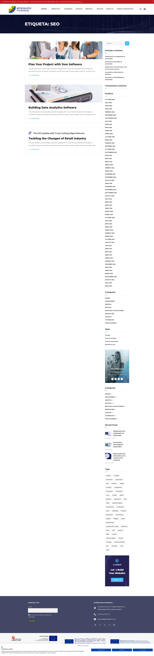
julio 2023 (108, 121)
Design (107, 298)
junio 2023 (108, 124)
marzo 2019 (109, 211)
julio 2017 (108, 245)
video (107, 550)
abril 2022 (108, 140)
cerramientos (118, 487)
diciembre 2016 (110, 264)
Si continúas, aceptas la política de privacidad (39, 616)
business (114, 483)
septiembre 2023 (111, 118)
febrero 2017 (109, 261)
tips (107, 546)
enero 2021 (109, 171)
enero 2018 (109, 236)
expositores (117, 499)
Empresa (44, 9)
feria (125, 499)
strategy (108, 542)
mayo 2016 (108, 267)
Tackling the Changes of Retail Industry (57, 138)
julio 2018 (108, 221)
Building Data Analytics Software (52, 107)
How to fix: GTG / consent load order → (71, 1)
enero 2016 (109, 273)
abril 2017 (108, 255)
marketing (115, 511)
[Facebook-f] (100, 625)
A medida (116, 475)
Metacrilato (109, 515)
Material (123, 511)
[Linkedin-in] (105, 625)
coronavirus (109, 491)
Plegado (116, 518)
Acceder (107, 335)
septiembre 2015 (111, 277)
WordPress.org (110, 344)
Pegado (108, 518)
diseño (121, 495)
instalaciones (110, 507)
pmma (123, 518)
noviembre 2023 (110, 115)
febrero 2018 (109, 233)
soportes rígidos (110, 538)
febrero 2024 (109, 112)
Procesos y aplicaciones (114, 310)
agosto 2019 (109, 196)
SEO (113, 530)
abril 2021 (108, 162)
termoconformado (119, 542)
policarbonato (110, 522)
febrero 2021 (109, 168)
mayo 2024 (108, 109)
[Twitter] (95, 625)
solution (114, 534)
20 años (108, 475)
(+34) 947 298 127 (103, 614)
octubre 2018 (110, 217)
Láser (107, 511)
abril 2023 (108, 130)
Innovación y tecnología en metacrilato (113, 63)
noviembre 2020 (110, 177)
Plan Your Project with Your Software (55, 64)
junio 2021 (108, 155)
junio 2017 (108, 249)
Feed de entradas (110, 338)
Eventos (108, 304)
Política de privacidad (83, 646)
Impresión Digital (117, 503)
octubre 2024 (110, 99)
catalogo (108, 487)
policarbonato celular (112, 526)
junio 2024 (108, 106)
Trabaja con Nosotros (125, 9)
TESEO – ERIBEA (92, 630)
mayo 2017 (108, 252)
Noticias (100, 9)
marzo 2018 (109, 230)
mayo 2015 (108, 286)
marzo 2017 (109, 258)
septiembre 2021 (111, 152)
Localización (120, 507)
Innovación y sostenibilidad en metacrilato (114, 78)
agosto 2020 (109, 180)
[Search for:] (117, 43)
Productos (56, 9)
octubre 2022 (110, 137)
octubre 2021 (110, 149)
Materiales (68, 9)
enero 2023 (109, 134)
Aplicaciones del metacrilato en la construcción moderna (116, 68)
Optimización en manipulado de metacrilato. (115, 57)
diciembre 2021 (110, 146)
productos (124, 526)
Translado (114, 546)
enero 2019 (109, 214)
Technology (109, 320)
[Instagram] (109, 625)
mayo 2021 (108, 158)
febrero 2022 (109, 143)
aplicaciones (119, 479)
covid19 (114, 495)
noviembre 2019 (110, 190)
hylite (107, 503)
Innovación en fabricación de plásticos (114, 73)
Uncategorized (110, 323)
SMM (107, 534)
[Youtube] (114, 625)
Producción (109, 314)
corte (107, 495)
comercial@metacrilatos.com (106, 619)
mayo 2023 (108, 127)
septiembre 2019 (111, 193)
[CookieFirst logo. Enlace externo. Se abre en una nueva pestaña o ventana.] (2, 647)
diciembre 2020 (110, 174)
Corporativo (119, 491)
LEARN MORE (35, 75)
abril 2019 (108, 208)
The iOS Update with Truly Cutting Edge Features (58, 133)
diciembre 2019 (110, 186)
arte (107, 483)
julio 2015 (108, 283)
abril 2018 (108, 227)
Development (110, 301)
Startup (108, 317)
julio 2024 (108, 103)
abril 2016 (108, 270)
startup (120, 538)
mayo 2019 (108, 205)
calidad (122, 483)
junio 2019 (108, 202)
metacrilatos (119, 515)
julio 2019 (108, 199)
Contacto (110, 9)
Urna (121, 546)
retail (107, 530)
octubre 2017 (110, 239)
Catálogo (79, 9)
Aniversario (109, 479)
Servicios (89, 9)
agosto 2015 (109, 280)
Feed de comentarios (111, 341)
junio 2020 (108, 183)
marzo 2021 (109, 165)
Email (30, 607)
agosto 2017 (109, 242)
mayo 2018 (108, 224)
